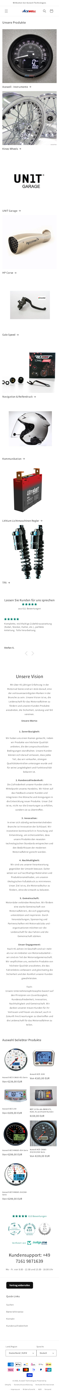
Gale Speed (8, 334)
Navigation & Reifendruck (17, 396)
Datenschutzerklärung (23, 1385)
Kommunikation (12, 458)
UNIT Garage (9, 210)
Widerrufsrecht (29, 1389)
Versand (48, 1389)
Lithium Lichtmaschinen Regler (20, 520)
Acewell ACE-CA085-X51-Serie (15, 1077)
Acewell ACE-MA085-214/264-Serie (14, 1193)
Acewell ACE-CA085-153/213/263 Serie (38, 1150)
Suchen (10, 1304)
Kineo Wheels (10, 148)
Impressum (15, 1389)
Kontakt (10, 1318)
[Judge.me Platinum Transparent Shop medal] (14, 1229)
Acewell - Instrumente (15, 86)
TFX (4, 582)
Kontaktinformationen (45, 1385)
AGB (40, 1389)
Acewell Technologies (28, 1381)
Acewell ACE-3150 (37, 1074)
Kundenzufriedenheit (17, 1325)
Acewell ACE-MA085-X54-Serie (15, 1150)
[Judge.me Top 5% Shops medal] (44, 1229)
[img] (29, 604)
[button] (6, 11)
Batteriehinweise (14, 1311)
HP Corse (7, 272)
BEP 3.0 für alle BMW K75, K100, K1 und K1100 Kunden (42, 1110)
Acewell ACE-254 (9, 1109)
